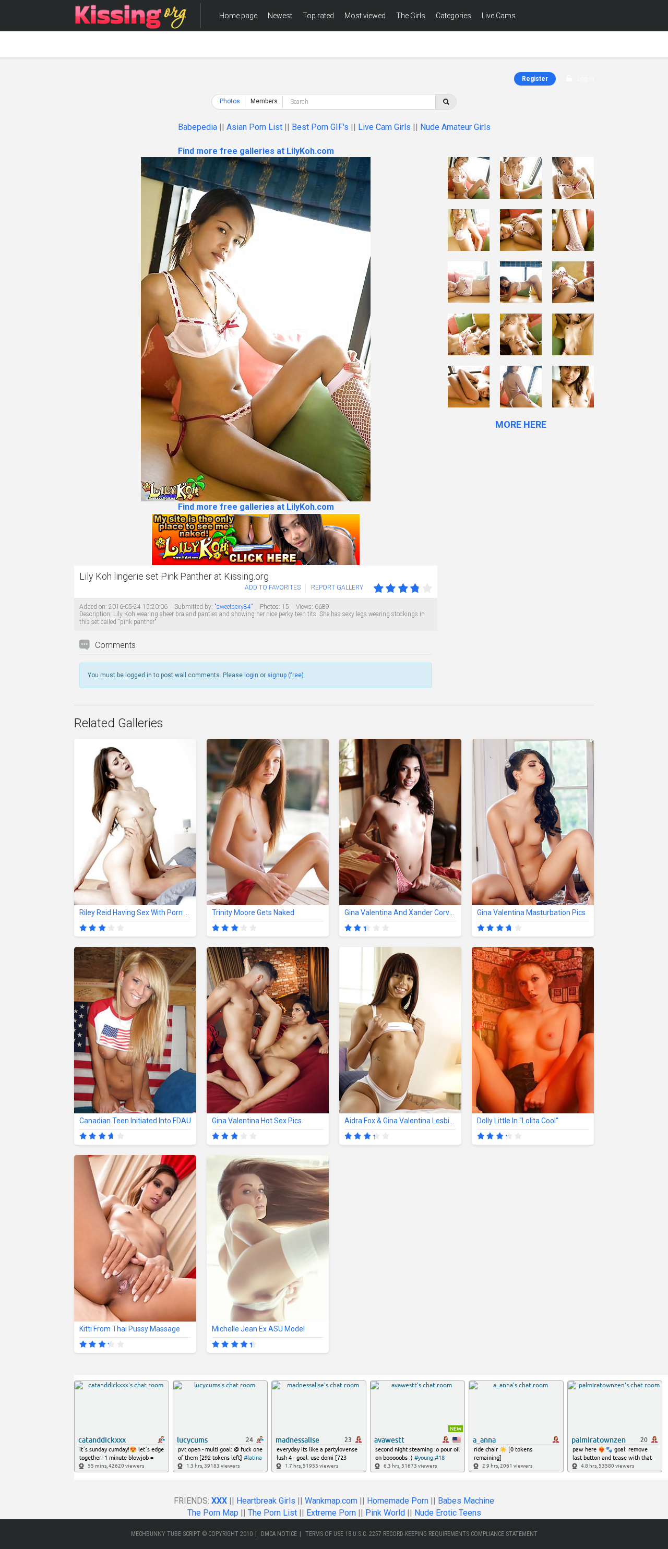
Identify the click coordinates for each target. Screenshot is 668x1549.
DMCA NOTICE (279, 1534)
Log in (585, 78)
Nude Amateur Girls (455, 127)
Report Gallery (337, 587)
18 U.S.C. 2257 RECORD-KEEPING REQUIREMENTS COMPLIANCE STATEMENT (441, 1534)
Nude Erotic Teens (447, 1513)
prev (83, 329)
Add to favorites (273, 587)
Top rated (318, 15)
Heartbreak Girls (265, 1501)
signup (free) (285, 675)
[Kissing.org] (131, 15)
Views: (304, 606)
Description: (95, 614)
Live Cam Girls (384, 127)
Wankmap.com (331, 1501)
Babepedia (197, 127)
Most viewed (365, 15)
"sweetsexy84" (233, 606)
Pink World (385, 1513)
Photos (230, 101)
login (251, 675)
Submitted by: (193, 606)
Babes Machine (466, 1501)
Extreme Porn (331, 1513)
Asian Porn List (254, 127)
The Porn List (272, 1513)
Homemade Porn (397, 1501)
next (428, 329)
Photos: (270, 606)
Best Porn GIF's (320, 127)
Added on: (93, 606)
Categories (453, 15)
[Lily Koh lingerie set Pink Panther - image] (469, 178)
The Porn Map (212, 1513)
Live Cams (499, 15)
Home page (238, 15)
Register (535, 78)
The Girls (410, 15)
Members (234, 47)
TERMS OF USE (324, 1534)
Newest (280, 15)
